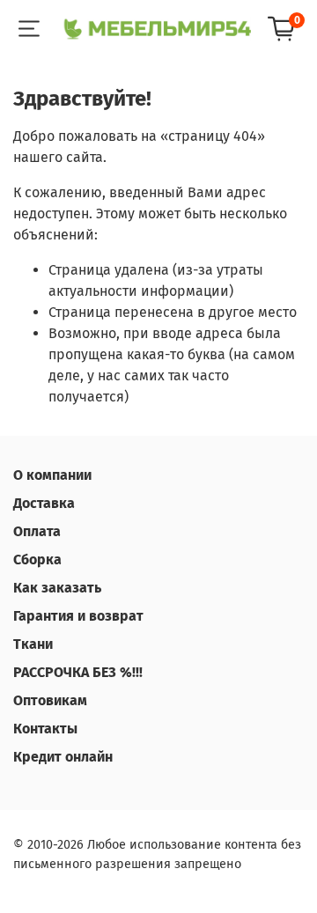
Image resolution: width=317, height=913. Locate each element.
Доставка (44, 503)
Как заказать (57, 587)
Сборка (37, 559)
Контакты (45, 728)
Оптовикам (50, 700)
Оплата (37, 531)
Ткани (33, 644)
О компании (52, 475)
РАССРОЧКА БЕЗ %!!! (78, 672)
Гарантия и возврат (78, 615)
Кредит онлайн (63, 756)
